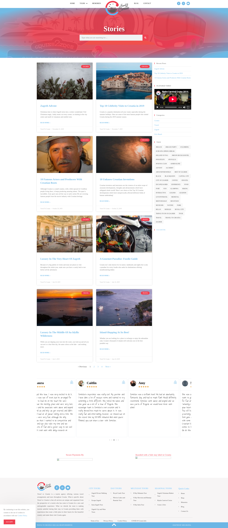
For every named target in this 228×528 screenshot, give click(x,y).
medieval (175, 197)
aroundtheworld (163, 172)
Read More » (45, 123)
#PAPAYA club (161, 164)
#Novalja (172, 159)
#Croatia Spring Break (165, 151)
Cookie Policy (22, 515)
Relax (158, 209)
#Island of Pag (162, 155)
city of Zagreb (162, 180)
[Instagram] (183, 3)
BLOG (136, 3)
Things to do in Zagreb (165, 213)
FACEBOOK (161, 230)
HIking (185, 188)
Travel (156, 125)
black (158, 176)
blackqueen (170, 176)
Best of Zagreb (181, 172)
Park (179, 205)
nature (170, 205)
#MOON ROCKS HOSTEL (180, 155)
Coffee (175, 180)
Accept (9, 522)
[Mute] (184, 107)
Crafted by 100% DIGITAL (182, 525)
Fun (165, 188)
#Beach (159, 147)
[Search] (145, 38)
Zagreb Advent (48, 105)
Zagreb (156, 130)
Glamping (174, 188)
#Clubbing (184, 147)
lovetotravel (162, 197)
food (186, 184)
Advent (159, 168)
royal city (179, 209)
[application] (172, 99)
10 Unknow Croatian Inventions (117, 179)
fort (158, 188)
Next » (108, 367)
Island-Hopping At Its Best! (114, 332)
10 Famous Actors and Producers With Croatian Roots (172, 78)
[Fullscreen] (188, 107)
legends (182, 193)
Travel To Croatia (172, 218)
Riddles (168, 209)
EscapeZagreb (162, 184)
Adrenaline (175, 164)
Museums (160, 205)
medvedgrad (161, 201)
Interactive (161, 193)
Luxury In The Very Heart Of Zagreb (60, 258)
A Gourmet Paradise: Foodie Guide (119, 258)
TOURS (82, 3)
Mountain (175, 201)
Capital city (184, 176)
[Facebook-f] (178, 3)
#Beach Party (171, 147)
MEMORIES (96, 3)
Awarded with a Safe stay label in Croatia (153, 455)
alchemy (169, 168)
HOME (72, 3)
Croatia (156, 121)
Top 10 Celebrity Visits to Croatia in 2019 (122, 105)
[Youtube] (188, 3)
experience (175, 184)
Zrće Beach (158, 134)
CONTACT (147, 3)
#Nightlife (160, 159)
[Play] (157, 107)
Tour (181, 213)
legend (173, 193)
